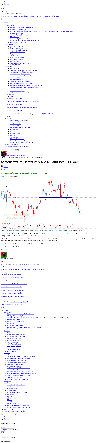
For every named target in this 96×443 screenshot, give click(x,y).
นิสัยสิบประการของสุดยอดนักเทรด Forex (20, 92)
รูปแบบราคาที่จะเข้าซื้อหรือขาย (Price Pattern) (21, 83)
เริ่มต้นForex (10, 44)
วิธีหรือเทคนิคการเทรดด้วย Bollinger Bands (21, 141)
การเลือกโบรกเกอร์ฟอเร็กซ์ (17, 57)
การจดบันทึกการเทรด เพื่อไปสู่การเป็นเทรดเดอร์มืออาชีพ (24, 87)
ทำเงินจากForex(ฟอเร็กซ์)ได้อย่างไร (19, 50)
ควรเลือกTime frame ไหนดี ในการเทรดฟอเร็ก (21, 81)
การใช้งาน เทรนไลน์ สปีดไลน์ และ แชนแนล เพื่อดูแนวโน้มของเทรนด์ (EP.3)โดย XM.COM (30, 114)
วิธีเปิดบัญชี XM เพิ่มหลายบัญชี (18, 29)
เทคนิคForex (10, 66)
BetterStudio (12, 306)
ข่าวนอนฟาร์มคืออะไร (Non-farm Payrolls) (20, 63)
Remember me (14, 429)
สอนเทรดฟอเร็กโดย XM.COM (14, 98)
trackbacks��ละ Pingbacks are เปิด (19, 302)
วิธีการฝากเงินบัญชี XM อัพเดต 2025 (19, 38)
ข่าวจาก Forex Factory (15, 55)
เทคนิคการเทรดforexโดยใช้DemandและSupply (22, 76)
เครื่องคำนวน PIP (14, 125)
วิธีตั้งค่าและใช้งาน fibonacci (17, 139)
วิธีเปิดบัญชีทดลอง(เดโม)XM (17, 33)
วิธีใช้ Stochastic (14, 129)
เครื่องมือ (9, 118)
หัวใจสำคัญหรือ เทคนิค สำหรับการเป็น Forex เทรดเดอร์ (24, 70)
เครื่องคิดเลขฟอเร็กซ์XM (16, 122)
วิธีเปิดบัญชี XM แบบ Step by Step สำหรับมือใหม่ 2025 (23, 27)
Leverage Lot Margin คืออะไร (17, 59)
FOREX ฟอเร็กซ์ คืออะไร (16, 46)
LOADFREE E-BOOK (15, 64)
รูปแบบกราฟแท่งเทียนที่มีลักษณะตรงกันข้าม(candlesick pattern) (26, 85)
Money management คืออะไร (17, 54)
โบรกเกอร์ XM (10, 25)
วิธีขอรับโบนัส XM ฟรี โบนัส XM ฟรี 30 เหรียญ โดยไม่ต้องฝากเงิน (27, 40)
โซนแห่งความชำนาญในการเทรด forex (20, 74)
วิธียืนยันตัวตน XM (14, 37)
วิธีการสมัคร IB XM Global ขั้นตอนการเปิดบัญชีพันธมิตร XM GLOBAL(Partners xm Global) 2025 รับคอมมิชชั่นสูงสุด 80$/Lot (42, 31)
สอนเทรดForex (10, 94)
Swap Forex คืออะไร (15, 61)
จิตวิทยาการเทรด (14, 68)
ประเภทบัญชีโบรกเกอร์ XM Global (19, 35)
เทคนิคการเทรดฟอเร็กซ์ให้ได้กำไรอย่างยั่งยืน (21, 72)
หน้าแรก (9, 23)
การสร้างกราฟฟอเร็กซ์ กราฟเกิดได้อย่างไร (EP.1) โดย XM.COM (23, 107)
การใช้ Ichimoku (14, 137)
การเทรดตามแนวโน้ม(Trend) (17, 91)
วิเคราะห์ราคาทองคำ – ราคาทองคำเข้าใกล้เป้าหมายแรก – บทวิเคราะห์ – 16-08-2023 (23, 269)
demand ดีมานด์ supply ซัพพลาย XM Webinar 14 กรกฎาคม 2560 (23, 101)
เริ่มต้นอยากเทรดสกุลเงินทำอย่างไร (19, 48)
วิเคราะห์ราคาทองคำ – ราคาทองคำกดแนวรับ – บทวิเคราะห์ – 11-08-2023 (20, 264)
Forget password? (5, 429)
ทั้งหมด (11, 96)
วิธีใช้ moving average (15, 133)
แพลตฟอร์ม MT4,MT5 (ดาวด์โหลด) (19, 120)
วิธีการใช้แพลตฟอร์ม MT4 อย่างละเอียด (20, 127)
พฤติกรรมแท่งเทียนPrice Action (18, 77)
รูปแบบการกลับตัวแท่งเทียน (17, 79)
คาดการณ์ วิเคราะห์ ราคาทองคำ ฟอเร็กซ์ (17, 146)
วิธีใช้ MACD (13, 131)
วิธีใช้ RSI (12, 135)
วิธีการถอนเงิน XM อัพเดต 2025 (18, 42)
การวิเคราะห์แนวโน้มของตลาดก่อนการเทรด (21, 89)
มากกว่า (6, 11)
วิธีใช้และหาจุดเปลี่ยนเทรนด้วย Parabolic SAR (21, 142)
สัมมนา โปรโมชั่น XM (12, 144)
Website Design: (5, 306)
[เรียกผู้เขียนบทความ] (4, 257)
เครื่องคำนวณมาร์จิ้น (15, 124)
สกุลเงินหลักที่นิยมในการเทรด (17, 52)
